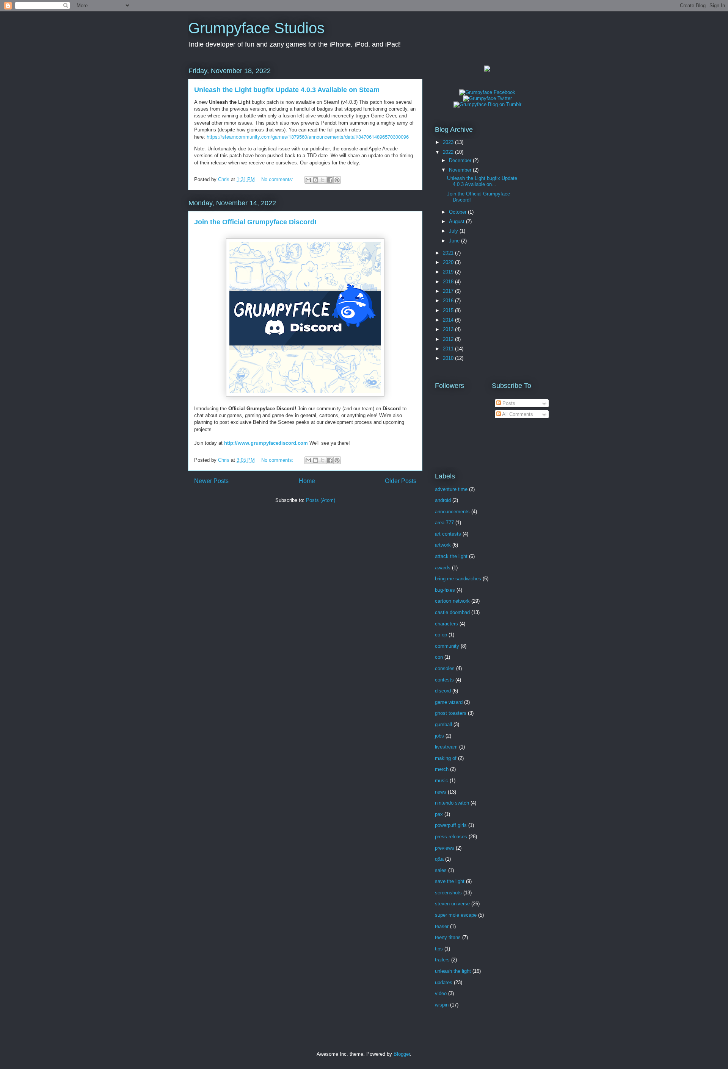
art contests (448, 534)
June (455, 241)
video (441, 993)
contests (444, 680)
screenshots (448, 893)
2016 (449, 300)
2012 (449, 339)
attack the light (451, 556)
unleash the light (453, 971)
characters (446, 624)
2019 (449, 272)
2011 (449, 349)
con (439, 657)
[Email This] (308, 180)
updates (443, 982)
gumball (443, 724)
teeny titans (448, 937)
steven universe (452, 903)
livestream (446, 747)
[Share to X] (322, 180)
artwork (443, 545)
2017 (449, 291)
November (461, 170)
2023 (449, 142)
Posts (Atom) (320, 500)
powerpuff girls (451, 825)
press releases (451, 836)
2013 (449, 329)
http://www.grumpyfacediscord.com (266, 443)
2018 (449, 281)
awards (442, 567)
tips (439, 949)
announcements (452, 511)
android (443, 500)
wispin (442, 1005)
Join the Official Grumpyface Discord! (255, 222)
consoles (445, 668)
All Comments (517, 414)
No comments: (278, 179)
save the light (449, 881)
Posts (508, 403)
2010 (449, 358)
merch (442, 769)
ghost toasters (450, 713)
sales (441, 870)
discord (443, 691)
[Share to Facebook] (330, 180)
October (458, 212)
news (440, 792)
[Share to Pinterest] (337, 180)
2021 (449, 253)
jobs (439, 736)
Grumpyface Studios (256, 28)
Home (307, 481)
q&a (439, 859)
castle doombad (452, 612)
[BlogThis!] (315, 180)
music (441, 780)
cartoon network (452, 601)
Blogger (402, 1054)
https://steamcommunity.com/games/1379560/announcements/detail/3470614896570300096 (308, 136)
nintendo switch (452, 803)
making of (446, 758)
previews (444, 848)
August (457, 221)
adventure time (451, 489)
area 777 (444, 522)
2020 (449, 262)
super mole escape (456, 915)
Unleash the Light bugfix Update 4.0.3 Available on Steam (287, 90)
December (461, 160)
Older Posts (400, 481)
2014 (449, 320)
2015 (449, 310)
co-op (441, 635)
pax (439, 814)
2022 (449, 152)
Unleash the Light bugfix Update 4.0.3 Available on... (482, 181)
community (447, 646)
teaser (442, 926)
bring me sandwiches (458, 578)
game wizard (449, 702)
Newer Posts (211, 481)
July (454, 231)
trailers (442, 960)
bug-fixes (445, 590)
